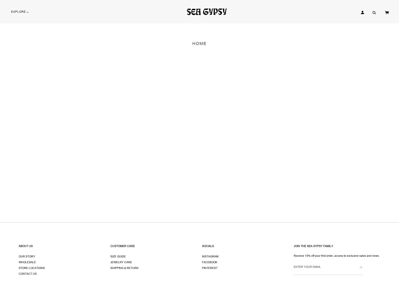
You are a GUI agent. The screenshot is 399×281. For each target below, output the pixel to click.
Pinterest (210, 268)
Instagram (210, 256)
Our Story (27, 256)
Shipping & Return (124, 268)
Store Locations (32, 268)
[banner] (209, 11)
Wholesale (27, 262)
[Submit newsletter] (360, 267)
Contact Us (28, 273)
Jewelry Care (121, 262)
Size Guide (118, 256)
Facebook (209, 262)
